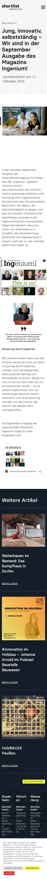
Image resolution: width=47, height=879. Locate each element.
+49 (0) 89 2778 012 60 (21, 829)
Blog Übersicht (9, 23)
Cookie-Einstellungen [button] (13, 868)
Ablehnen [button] (9, 873)
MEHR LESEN (10, 583)
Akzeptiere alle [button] (32, 868)
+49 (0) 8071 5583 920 (7, 832)
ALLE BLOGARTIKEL (34, 781)
